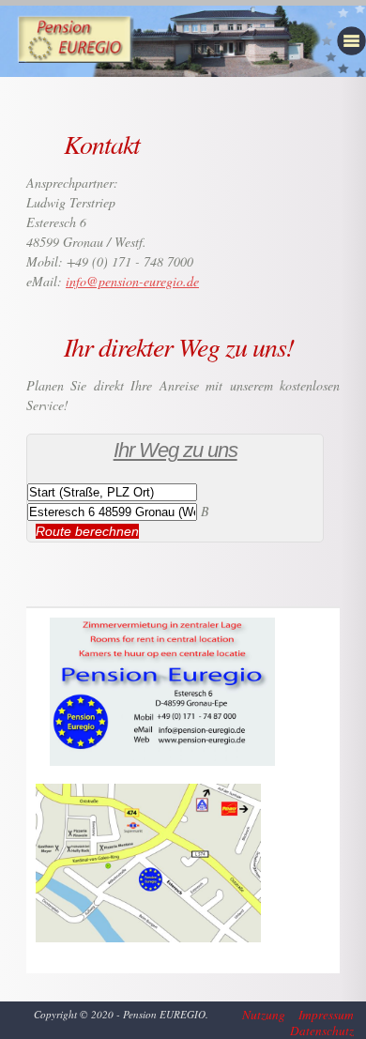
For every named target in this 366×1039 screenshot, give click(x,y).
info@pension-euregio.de (132, 281)
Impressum (326, 1015)
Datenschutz (322, 1031)
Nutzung (263, 1015)
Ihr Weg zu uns (175, 450)
